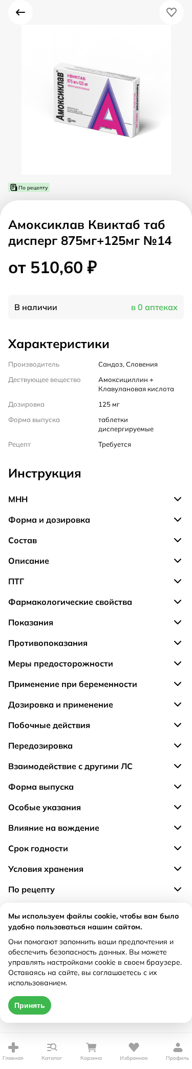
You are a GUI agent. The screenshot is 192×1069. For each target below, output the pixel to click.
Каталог (51, 1058)
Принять (29, 1005)
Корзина (91, 1058)
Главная (13, 1058)
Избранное (134, 1058)
